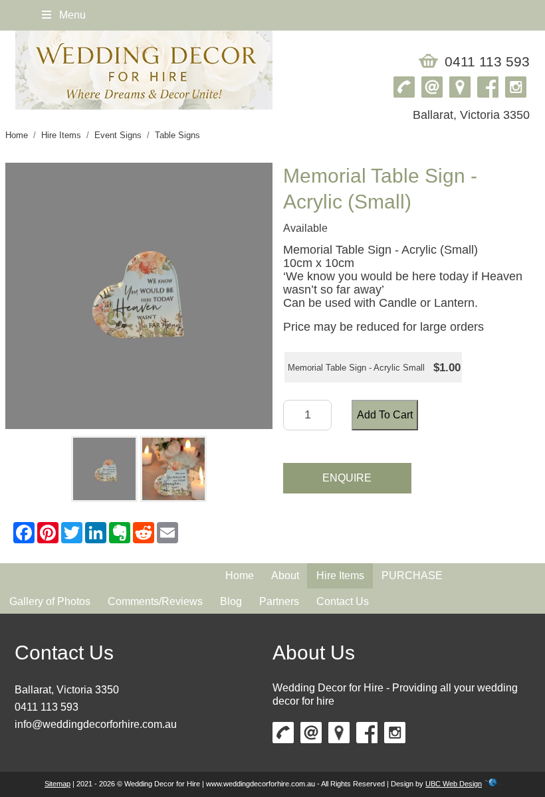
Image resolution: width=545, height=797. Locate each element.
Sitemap (57, 784)
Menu (71, 15)
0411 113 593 (487, 61)
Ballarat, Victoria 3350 (67, 689)
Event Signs (118, 135)
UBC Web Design (453, 784)
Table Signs (177, 135)
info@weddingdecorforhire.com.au (96, 724)
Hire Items (61, 135)
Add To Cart (385, 414)
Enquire (347, 478)
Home (16, 135)
